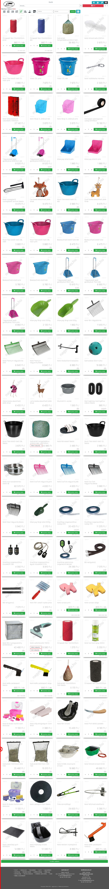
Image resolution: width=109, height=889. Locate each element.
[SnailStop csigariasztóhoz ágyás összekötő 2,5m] (41, 550)
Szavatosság (17, 873)
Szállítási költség (38, 872)
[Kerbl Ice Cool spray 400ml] (95, 630)
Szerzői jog (17, 872)
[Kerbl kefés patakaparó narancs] (95, 832)
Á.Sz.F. (16, 870)
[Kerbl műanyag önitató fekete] (41, 832)
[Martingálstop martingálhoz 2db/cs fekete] (95, 388)
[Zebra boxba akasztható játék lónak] (13, 388)
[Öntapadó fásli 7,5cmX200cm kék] (41, 25)
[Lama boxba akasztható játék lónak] (41, 388)
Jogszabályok (47, 870)
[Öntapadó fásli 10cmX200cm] (68, 630)
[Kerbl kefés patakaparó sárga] (41, 671)
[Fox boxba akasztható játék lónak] (41, 187)
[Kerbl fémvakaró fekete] (68, 429)
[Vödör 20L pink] (41, 66)
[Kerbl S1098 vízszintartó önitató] (68, 751)
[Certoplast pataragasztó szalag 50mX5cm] (95, 106)
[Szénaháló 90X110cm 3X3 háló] (41, 751)
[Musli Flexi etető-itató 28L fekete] (13, 429)
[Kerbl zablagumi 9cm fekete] (41, 792)
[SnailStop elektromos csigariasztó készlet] (68, 550)
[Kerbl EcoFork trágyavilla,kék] (68, 469)
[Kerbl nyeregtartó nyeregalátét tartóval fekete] (13, 187)
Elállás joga (47, 872)
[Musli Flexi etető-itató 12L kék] (68, 187)
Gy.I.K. (40, 870)
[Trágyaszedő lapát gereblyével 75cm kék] (95, 267)
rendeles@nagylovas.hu (88, 880)
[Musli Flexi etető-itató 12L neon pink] (13, 66)
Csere (50, 873)
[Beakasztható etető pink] (13, 267)
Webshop (3, 9)
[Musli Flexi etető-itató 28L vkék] (13, 227)
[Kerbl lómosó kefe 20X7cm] (95, 25)
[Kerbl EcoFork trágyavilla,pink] (41, 469)
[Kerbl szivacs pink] (68, 590)
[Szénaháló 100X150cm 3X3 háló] (13, 751)
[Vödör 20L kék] (68, 66)
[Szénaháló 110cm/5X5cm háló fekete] (68, 671)
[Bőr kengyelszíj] (95, 550)
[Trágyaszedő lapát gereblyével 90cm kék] (68, 267)
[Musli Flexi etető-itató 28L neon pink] (41, 227)
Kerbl (14, 9)
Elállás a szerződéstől (19, 875)
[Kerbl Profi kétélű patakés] (95, 711)
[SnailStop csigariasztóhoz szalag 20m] (68, 509)
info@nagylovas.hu (67, 875)
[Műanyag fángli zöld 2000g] (41, 308)
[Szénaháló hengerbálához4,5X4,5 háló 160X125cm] (68, 25)
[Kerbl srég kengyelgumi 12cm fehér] (41, 711)
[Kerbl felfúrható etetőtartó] (95, 792)
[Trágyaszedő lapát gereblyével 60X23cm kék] (13, 146)
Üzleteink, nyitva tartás (41, 873)
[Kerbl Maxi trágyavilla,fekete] (13, 509)
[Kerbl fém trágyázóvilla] (95, 308)
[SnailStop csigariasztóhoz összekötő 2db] (13, 550)
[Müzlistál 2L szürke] (68, 388)
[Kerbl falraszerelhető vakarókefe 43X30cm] (13, 106)
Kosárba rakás (19, 45)
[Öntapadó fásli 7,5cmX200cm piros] (13, 25)
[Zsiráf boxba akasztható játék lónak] (95, 187)
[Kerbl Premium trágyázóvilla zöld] (13, 348)
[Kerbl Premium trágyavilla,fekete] (41, 348)
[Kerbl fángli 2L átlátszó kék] (41, 106)
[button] (45, 11)
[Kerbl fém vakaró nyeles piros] (41, 590)
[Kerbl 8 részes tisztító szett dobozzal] (13, 711)
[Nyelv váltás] (106, 2)
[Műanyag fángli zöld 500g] (68, 308)
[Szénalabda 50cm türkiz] (95, 348)
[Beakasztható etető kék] (41, 267)
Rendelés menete (27, 872)
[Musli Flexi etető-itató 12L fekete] (95, 429)
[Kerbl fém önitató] (68, 711)
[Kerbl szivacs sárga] (95, 590)
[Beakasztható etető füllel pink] (95, 227)
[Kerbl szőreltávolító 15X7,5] (41, 630)
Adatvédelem (32, 870)
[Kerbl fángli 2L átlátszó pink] (68, 106)
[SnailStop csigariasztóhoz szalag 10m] (95, 509)
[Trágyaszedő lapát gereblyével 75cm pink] (13, 308)
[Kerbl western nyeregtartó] (68, 832)
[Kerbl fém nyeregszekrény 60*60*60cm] (13, 630)
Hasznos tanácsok (28, 873)
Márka (9, 9)
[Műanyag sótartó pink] (68, 146)
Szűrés (73, 11)
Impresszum (23, 870)
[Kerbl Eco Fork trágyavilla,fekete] (95, 469)
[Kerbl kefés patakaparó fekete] (13, 671)
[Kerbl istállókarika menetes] (95, 66)
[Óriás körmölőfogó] (68, 792)
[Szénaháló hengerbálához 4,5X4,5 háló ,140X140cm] (41, 429)
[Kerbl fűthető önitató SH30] (95, 751)
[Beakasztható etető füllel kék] (68, 227)
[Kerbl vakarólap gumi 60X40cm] (13, 832)
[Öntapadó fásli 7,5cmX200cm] (95, 671)
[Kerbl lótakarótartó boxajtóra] (68, 348)
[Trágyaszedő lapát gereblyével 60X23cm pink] (41, 146)
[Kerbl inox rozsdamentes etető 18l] (13, 469)
